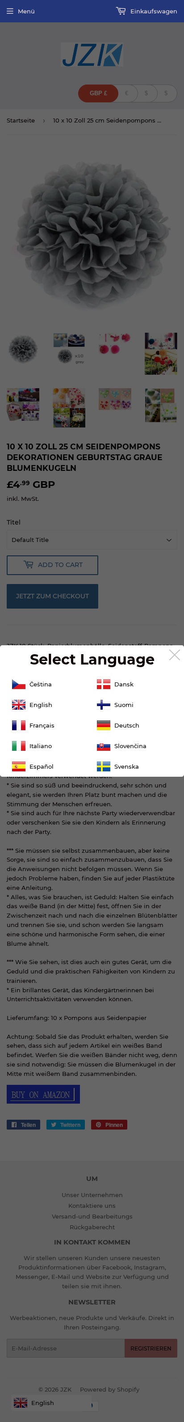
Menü (26, 11)
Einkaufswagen (153, 11)
